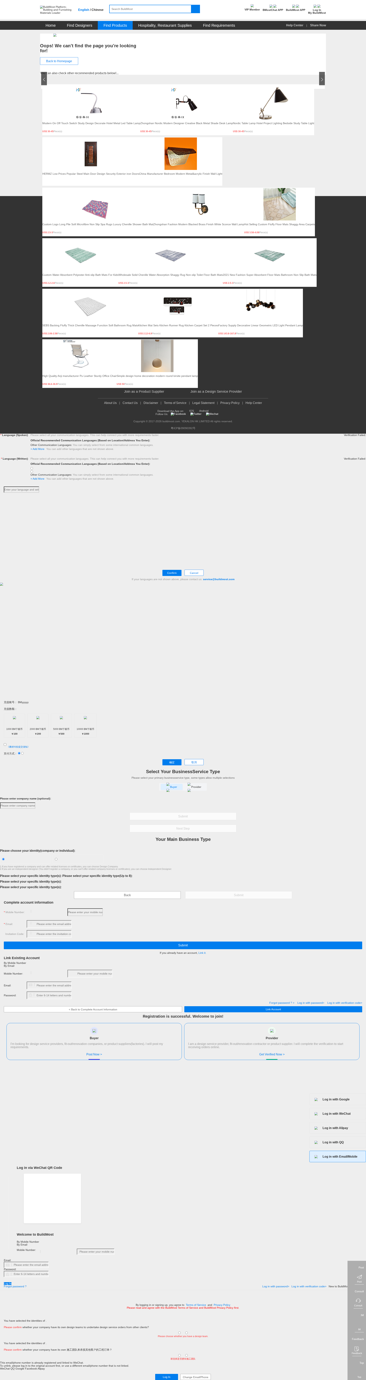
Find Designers (79, 25)
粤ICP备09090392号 (183, 428)
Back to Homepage (59, 61)
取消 (194, 762)
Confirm (172, 572)
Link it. (202, 952)
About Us (110, 403)
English (83, 9)
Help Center (295, 25)
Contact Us (130, 403)
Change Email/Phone (195, 1377)
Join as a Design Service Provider (216, 391)
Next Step (183, 828)
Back (127, 895)
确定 (172, 762)
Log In (7, 1283)
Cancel (194, 572)
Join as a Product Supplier (144, 391)
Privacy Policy (230, 403)
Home (51, 25)
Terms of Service (175, 403)
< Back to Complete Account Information (93, 1009)
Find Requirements (219, 25)
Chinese (98, 9)
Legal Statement (203, 403)
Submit (183, 816)
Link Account (273, 1009)
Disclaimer (151, 403)
